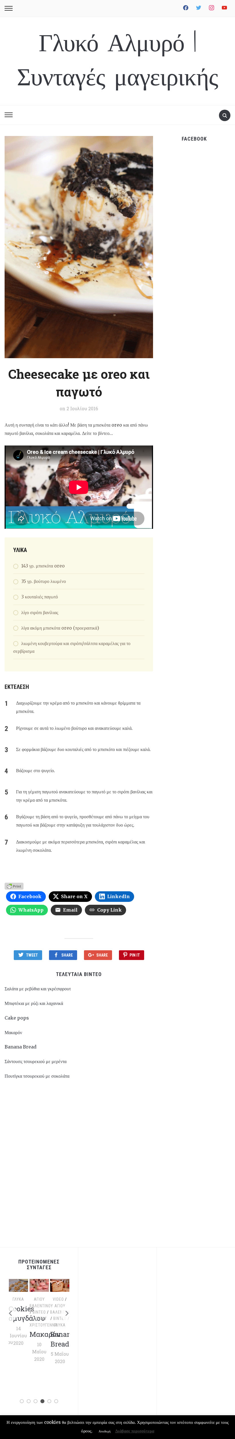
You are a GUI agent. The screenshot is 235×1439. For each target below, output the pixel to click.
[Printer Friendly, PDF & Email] (14, 885)
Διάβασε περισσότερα (134, 1431)
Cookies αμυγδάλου (27, 1313)
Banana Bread (20, 1047)
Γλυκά (18, 1299)
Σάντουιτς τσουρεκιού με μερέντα (35, 1061)
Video (58, 1299)
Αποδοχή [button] (105, 1431)
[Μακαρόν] (39, 1285)
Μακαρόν (13, 1032)
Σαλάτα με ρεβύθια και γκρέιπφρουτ (38, 988)
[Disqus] (79, 1166)
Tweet (32, 955)
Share (67, 955)
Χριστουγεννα (43, 1325)
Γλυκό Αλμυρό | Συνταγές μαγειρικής (117, 60)
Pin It (135, 955)
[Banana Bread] (59, 1285)
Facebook (194, 139)
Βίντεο (39, 1312)
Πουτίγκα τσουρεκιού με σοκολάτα (37, 1076)
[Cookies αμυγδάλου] (18, 1285)
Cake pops (17, 1018)
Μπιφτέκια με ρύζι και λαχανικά (34, 1003)
